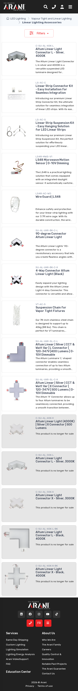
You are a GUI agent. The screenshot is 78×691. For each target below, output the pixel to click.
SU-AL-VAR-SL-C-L (47, 341)
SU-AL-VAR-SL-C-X (47, 379)
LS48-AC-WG (43, 193)
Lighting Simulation (17, 649)
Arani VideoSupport (17, 659)
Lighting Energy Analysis (20, 654)
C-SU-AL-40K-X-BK (47, 565)
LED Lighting (18, 18)
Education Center (18, 672)
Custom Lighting (15, 644)
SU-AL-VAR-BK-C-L (47, 230)
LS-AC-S (41, 119)
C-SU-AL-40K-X (45, 418)
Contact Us (48, 673)
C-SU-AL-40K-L (45, 45)
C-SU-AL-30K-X (45, 492)
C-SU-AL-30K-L (45, 455)
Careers (46, 649)
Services (12, 633)
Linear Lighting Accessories (42, 22)
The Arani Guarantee (54, 668)
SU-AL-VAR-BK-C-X (47, 267)
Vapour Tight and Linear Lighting (51, 18)
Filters (41, 33)
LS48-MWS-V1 (44, 156)
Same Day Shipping (17, 639)
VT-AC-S (41, 304)
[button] (69, 6)
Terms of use (45, 686)
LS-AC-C (41, 82)
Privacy (30, 686)
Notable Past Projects (54, 664)
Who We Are (48, 639)
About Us (48, 633)
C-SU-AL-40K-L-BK (47, 528)
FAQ (8, 664)
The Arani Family (51, 644)
